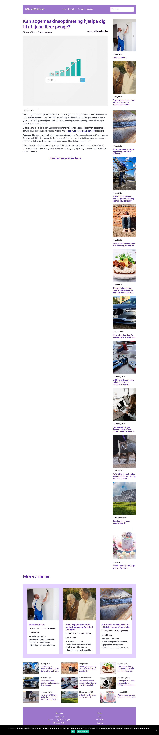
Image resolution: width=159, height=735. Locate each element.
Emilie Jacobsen (45, 32)
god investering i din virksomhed (81, 131)
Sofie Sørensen (121, 631)
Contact (89, 9)
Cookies (81, 9)
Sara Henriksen (48, 628)
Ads (64, 9)
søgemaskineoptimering (97, 31)
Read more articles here (65, 158)
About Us (71, 9)
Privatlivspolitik (83, 731)
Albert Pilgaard (85, 633)
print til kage (34, 632)
